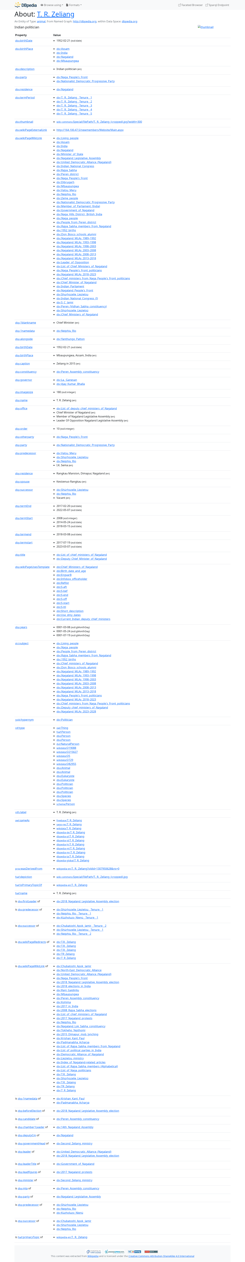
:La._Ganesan (66, 380)
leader (24, 1151)
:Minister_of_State (69, 154)
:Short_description (70, 611)
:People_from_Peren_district (76, 222)
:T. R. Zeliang (69, 820)
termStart (24, 518)
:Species (63, 796)
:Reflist (62, 583)
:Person (63, 732)
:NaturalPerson (67, 744)
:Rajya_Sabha (66, 170)
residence (23, 89)
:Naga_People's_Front (72, 77)
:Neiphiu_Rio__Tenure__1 (73, 913)
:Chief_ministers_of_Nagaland (77, 663)
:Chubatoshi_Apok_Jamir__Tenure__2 (81, 926)
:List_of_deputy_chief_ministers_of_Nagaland (86, 408)
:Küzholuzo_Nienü (69, 1213)
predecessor (25, 453)
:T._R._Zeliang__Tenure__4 (74, 109)
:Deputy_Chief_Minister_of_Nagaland (81, 559)
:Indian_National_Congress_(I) (77, 298)
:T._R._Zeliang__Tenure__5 (74, 113)
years (21, 627)
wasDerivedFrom (28, 868)
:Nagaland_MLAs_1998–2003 (76, 246)
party (21, 77)
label (20, 812)
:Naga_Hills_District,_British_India (79, 214)
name (21, 400)
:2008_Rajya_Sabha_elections (76, 1010)
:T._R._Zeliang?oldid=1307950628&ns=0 (87, 868)
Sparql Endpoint (218, 5)
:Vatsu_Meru (66, 190)
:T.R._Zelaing (66, 950)
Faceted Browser (192, 5)
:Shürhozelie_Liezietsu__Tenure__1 (79, 909)
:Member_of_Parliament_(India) (78, 206)
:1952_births (66, 230)
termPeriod (25, 97)
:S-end (62, 595)
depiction (23, 877)
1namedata (25, 331)
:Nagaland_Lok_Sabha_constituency (80, 1026)
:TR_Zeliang (65, 954)
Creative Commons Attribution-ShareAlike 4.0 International (161, 1256)
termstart (23, 542)
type (20, 728)
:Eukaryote (65, 776)
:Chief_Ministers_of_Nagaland (77, 314)
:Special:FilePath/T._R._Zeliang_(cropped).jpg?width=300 (99, 122)
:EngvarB (64, 575)
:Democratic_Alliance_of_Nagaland (80, 1054)
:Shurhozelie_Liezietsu (72, 294)
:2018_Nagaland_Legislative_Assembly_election (87, 901)
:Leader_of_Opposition (72, 262)
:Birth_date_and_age (71, 571)
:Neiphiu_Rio (66, 194)
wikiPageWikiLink (28, 138)
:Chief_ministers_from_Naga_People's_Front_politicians (93, 278)
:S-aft (61, 587)
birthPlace (24, 49)
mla (23, 1188)
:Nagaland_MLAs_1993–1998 (76, 242)
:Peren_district (67, 174)
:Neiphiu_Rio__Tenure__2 (73, 934)
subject (21, 643)
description (24, 69)
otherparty (24, 437)
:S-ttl (61, 607)
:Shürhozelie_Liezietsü (72, 310)
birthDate (23, 40)
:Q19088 (66, 748)
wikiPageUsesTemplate (32, 567)
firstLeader (27, 901)
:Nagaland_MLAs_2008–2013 (76, 254)
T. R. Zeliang (55, 14)
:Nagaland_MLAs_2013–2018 (76, 258)
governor (23, 380)
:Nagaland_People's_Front (74, 290)
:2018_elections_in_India (73, 986)
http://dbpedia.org (84, 21)
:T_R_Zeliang (66, 958)
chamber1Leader (31, 1127)
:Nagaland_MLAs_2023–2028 (76, 711)
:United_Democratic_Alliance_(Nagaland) (83, 162)
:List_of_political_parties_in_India (78, 1050)
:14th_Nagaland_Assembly (74, 1127)
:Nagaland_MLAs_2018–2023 (76, 274)
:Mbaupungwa (67, 61)
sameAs (22, 820)
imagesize (24, 392)
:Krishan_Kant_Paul (70, 1038)
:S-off (61, 599)
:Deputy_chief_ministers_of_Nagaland (82, 707)
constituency (25, 372)
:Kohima (63, 1002)
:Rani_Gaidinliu (67, 990)
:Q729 (64, 760)
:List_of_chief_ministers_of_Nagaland (81, 555)
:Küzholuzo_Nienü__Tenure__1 (77, 917)
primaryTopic (29, 1237)
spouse (22, 481)
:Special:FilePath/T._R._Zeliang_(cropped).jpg (92, 877)
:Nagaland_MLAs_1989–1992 (76, 238)
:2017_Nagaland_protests (74, 1018)
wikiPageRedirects (32, 942)
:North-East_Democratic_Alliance (79, 970)
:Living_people (67, 138)
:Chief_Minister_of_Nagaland (76, 282)
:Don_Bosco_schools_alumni (76, 234)
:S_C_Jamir (65, 302)
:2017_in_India (67, 1006)
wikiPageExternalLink (31, 130)
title (20, 555)
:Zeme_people (67, 198)
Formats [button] (74, 5)
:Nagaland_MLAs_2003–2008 (76, 250)
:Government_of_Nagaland (75, 210)
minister (26, 1180)
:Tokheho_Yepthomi (70, 1030)
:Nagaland (64, 57)
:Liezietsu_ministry (70, 1058)
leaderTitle (27, 1164)
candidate (27, 1119)
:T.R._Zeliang (66, 942)
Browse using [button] (52, 5)
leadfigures (27, 1172)
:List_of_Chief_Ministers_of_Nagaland (81, 266)
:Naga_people (67, 218)
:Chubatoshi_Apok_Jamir (73, 966)
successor (24, 490)
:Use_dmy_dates (68, 615)
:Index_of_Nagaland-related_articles (81, 1062)
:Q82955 (66, 764)
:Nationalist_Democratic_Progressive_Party (85, 81)
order (21, 428)
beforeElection (30, 1111)
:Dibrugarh (65, 182)
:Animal (63, 768)
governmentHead (31, 1143)
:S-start (62, 603)
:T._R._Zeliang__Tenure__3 (74, 105)
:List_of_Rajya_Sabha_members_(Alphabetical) (87, 1066)
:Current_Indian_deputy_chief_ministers (83, 619)
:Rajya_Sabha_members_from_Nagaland (83, 226)
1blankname (25, 322)
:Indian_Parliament (70, 286)
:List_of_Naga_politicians (73, 1070)
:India (62, 53)
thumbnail (24, 122)
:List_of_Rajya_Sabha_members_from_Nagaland (88, 1046)
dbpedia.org (129, 21)
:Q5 (63, 756)
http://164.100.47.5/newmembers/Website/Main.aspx (90, 130)
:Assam (63, 49)
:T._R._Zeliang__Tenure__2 (74, 101)
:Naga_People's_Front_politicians (79, 270)
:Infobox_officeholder (71, 579)
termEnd (23, 506)
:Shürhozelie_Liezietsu (72, 457)
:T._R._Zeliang (71, 885)
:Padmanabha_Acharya (72, 1042)
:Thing (62, 728)
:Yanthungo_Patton (70, 339)
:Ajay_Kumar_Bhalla (70, 384)
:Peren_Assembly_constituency (77, 372)
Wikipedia (93, 1256)
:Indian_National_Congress (75, 166)
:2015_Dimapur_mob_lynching (77, 1034)
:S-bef (62, 591)
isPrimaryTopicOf (28, 885)
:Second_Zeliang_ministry (74, 1143)
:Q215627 (67, 752)
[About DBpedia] (25, 5)
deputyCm (27, 1135)
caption (22, 363)
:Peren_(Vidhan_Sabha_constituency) (81, 306)
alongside (24, 339)
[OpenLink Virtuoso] (93, 1251)
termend (23, 534)
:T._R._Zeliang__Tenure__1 (74, 97)
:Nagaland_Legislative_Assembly (78, 158)
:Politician (64, 720)
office (21, 408)
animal (41, 21)
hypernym (24, 720)
